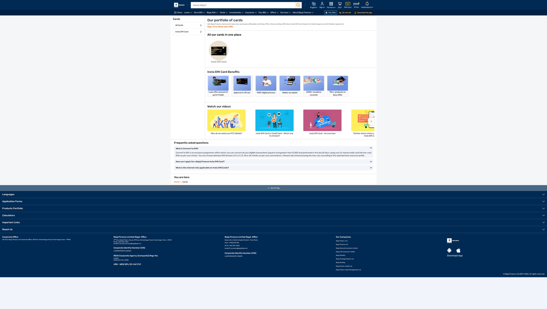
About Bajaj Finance (303, 13)
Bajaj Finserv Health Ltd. (344, 266)
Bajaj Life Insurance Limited (345, 252)
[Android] (449, 250)
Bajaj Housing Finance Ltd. (345, 259)
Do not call (346, 13)
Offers (274, 13)
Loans (188, 13)
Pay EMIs (332, 13)
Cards (224, 13)
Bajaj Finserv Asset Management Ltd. (348, 270)
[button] (371, 121)
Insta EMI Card (181, 31)
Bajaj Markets (340, 255)
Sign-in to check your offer (220, 26)
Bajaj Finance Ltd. (342, 244)
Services (286, 13)
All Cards (179, 25)
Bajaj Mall (213, 13)
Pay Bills (264, 13)
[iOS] (458, 250)
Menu (179, 12)
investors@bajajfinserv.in (239, 248)
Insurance (251, 13)
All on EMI (200, 13)
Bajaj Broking (340, 262)
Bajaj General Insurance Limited (347, 248)
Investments (236, 13)
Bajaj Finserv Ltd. (342, 241)
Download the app (364, 13)
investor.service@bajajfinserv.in (130, 243)
